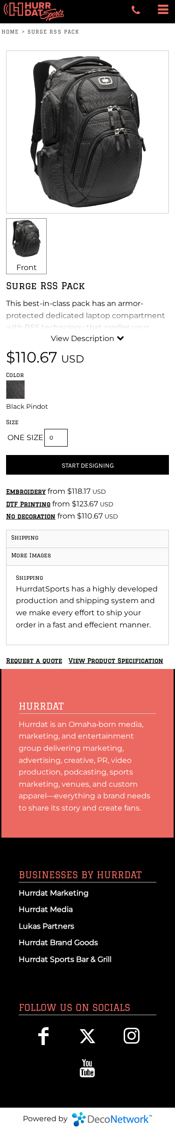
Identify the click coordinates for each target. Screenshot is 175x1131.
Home (10, 32)
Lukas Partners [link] (46, 926)
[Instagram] (132, 1036)
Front (26, 267)
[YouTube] (87, 1068)
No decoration (31, 516)
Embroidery (26, 491)
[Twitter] (87, 1036)
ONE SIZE (25, 437)
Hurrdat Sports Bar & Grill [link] (65, 959)
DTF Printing (28, 504)
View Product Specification (116, 660)
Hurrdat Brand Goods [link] (58, 942)
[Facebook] (43, 1036)
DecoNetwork (112, 1119)
